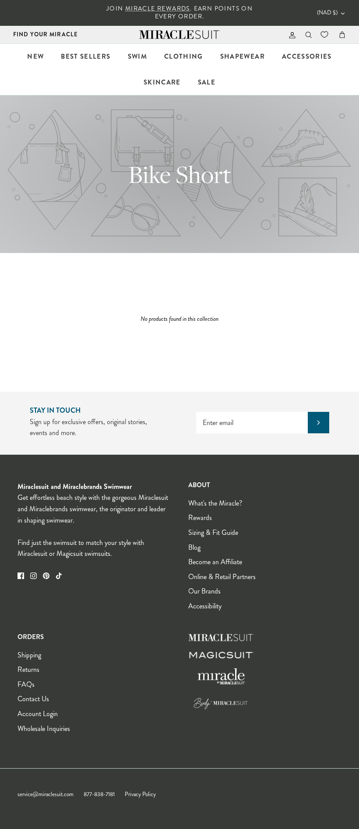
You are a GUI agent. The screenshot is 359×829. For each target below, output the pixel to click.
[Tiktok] (59, 576)
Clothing (183, 56)
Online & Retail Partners (222, 577)
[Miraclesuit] (179, 34)
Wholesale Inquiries (44, 729)
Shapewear (242, 56)
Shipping (29, 655)
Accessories (307, 56)
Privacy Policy (140, 794)
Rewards (200, 518)
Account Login (38, 714)
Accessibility (205, 606)
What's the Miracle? (215, 503)
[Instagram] (33, 576)
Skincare (162, 82)
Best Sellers (85, 56)
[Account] (290, 34)
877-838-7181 (99, 794)
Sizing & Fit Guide (213, 532)
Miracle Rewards (157, 8)
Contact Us (33, 699)
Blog (194, 547)
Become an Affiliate (215, 562)
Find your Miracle (45, 34)
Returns (28, 669)
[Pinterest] (46, 576)
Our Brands (204, 591)
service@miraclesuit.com (46, 794)
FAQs (26, 684)
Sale (206, 82)
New (35, 56)
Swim (137, 56)
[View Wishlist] (325, 34)
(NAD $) (327, 13)
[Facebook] (21, 576)
